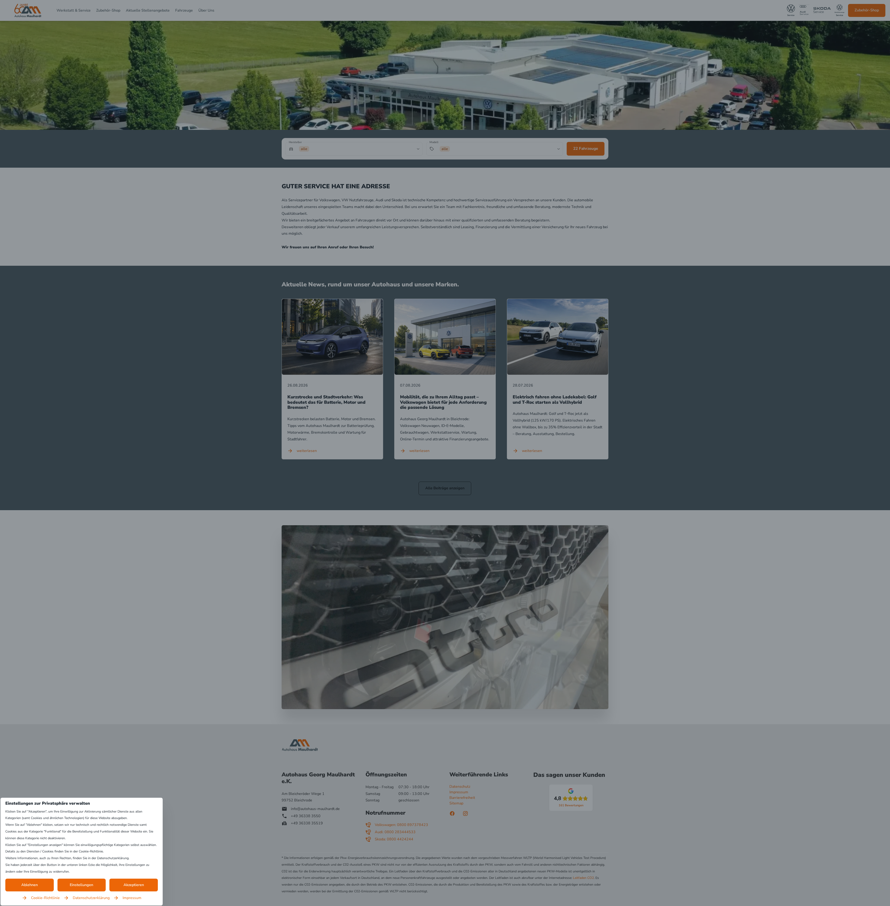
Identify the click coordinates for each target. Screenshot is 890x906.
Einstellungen (81, 884)
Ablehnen (29, 884)
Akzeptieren (134, 884)
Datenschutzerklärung (91, 897)
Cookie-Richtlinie (45, 897)
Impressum (132, 897)
